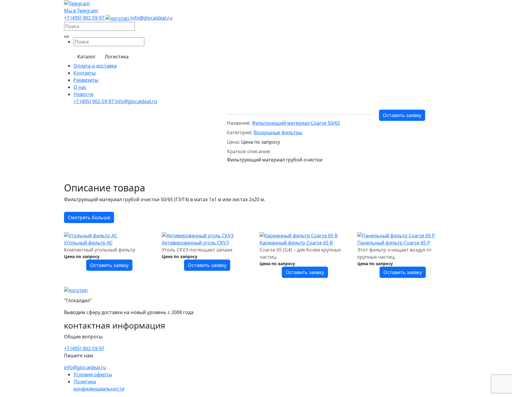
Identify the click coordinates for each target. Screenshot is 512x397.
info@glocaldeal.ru (151, 18)
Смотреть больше (89, 217)
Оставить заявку (402, 115)
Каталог (86, 56)
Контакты (84, 73)
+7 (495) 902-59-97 (84, 18)
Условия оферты (92, 374)
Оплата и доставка (95, 66)
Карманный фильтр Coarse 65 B (296, 242)
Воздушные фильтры (278, 132)
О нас (80, 87)
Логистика (117, 56)
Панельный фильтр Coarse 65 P (393, 242)
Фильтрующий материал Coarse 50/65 (296, 123)
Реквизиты (85, 80)
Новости (83, 94)
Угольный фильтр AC (88, 242)
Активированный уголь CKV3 (195, 242)
